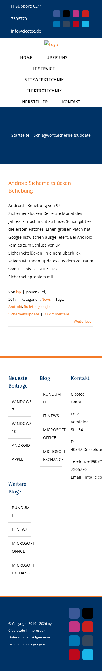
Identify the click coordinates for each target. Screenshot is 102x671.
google (44, 306)
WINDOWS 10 (20, 427)
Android (15, 306)
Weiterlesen (84, 321)
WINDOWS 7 (20, 405)
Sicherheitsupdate (23, 314)
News (46, 299)
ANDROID (20, 445)
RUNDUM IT (20, 511)
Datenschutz (18, 637)
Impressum (37, 630)
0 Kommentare (56, 314)
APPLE (17, 459)
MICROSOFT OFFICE (20, 547)
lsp (18, 291)
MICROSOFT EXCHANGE (20, 569)
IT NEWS (20, 529)
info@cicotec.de (26, 31)
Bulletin (30, 306)
